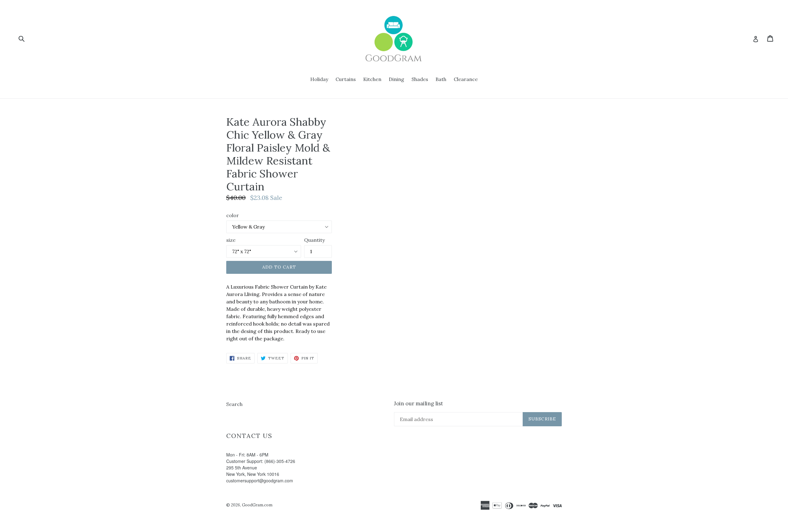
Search (234, 404)
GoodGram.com (257, 505)
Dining (396, 79)
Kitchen (372, 79)
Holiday (319, 79)
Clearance (466, 79)
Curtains (346, 79)
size (230, 240)
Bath (441, 79)
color (232, 215)
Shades (420, 79)
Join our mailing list (418, 403)
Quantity (314, 240)
